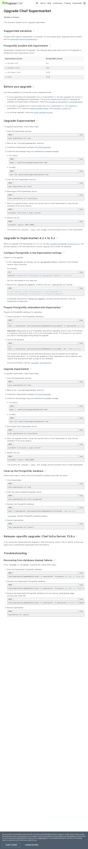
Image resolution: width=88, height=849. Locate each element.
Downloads (77, 3)
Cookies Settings (31, 845)
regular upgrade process (39, 108)
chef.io (43, 3)
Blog (49, 3)
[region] (44, 840)
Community (57, 3)
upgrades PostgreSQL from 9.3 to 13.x (65, 244)
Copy (81, 134)
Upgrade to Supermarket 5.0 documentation (65, 102)
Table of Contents (12, 17)
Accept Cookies (11, 845)
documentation (41, 363)
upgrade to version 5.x (62, 108)
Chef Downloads (44, 147)
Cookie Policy (42, 838)
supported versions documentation (23, 39)
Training (67, 3)
